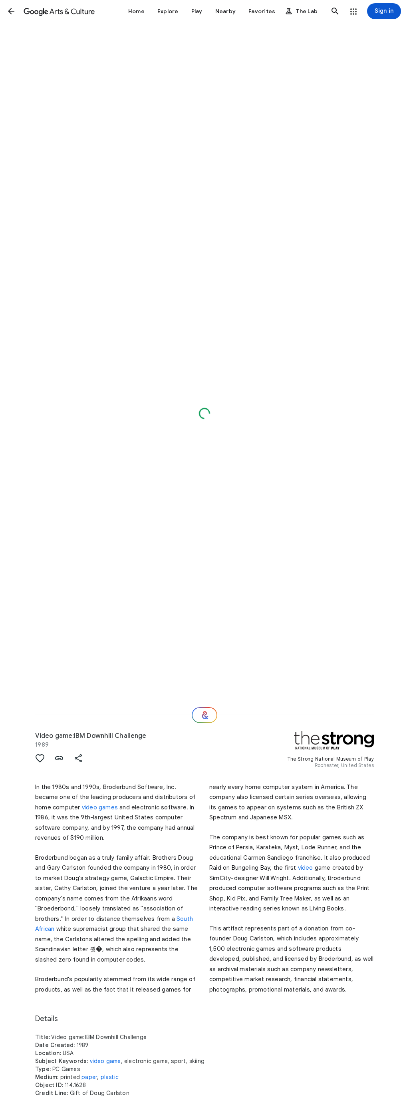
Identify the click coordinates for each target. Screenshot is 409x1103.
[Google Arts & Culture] (59, 11)
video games (100, 807)
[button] (11, 11)
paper (89, 1077)
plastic (110, 1077)
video (305, 867)
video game (105, 1061)
